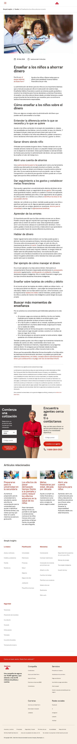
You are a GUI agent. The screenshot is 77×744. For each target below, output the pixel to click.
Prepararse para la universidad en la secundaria (11, 485)
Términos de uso (42, 729)
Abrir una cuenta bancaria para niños (65, 485)
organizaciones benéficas (40, 208)
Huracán (6, 625)
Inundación (7, 620)
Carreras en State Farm (34, 705)
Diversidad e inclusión (33, 708)
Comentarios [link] (31, 686)
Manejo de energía (63, 560)
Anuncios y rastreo (9, 729)
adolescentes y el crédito (28, 356)
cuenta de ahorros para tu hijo (27, 165)
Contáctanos (31, 670)
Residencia (7, 568)
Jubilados (30, 712)
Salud (23, 568)
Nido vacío (43, 595)
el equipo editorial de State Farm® (19, 79)
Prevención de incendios (11, 615)
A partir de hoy (62, 570)
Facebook (54, 705)
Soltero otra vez (44, 585)
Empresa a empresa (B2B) (34, 682)
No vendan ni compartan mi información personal (55, 732)
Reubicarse (43, 590)
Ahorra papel (55, 686)
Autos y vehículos (9, 553)
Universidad (25, 553)
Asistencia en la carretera (58, 674)
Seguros (24, 573)
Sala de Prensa (32, 678)
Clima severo (8, 630)
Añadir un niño (44, 570)
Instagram (54, 712)
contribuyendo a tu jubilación (41, 272)
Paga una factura (56, 678)
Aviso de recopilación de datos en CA (30, 732)
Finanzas (24, 563)
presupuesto (58, 270)
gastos (49, 190)
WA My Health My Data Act (11, 732)
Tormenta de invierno (10, 645)
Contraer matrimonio (46, 558)
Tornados (6, 635)
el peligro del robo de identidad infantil (46, 358)
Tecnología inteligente (64, 565)
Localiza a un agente (53, 444)
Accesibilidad (52, 729)
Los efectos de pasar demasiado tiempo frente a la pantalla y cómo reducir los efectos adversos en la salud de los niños (29, 492)
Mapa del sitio (62, 729)
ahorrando (17, 272)
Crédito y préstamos (10, 558)
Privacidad (19, 729)
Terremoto (7, 610)
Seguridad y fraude (30, 729)
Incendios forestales (10, 640)
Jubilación (25, 583)
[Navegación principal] (5, 3)
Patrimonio (25, 558)
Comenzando (44, 553)
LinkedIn (54, 716)
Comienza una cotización (9, 448)
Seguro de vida (26, 578)
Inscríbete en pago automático (59, 682)
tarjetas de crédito (32, 293)
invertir (33, 245)
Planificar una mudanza (47, 580)
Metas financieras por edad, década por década (47, 485)
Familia (6, 563)
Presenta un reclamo (57, 670)
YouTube (54, 720)
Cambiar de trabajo (45, 575)
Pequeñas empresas (28, 588)
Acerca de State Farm (33, 674)
